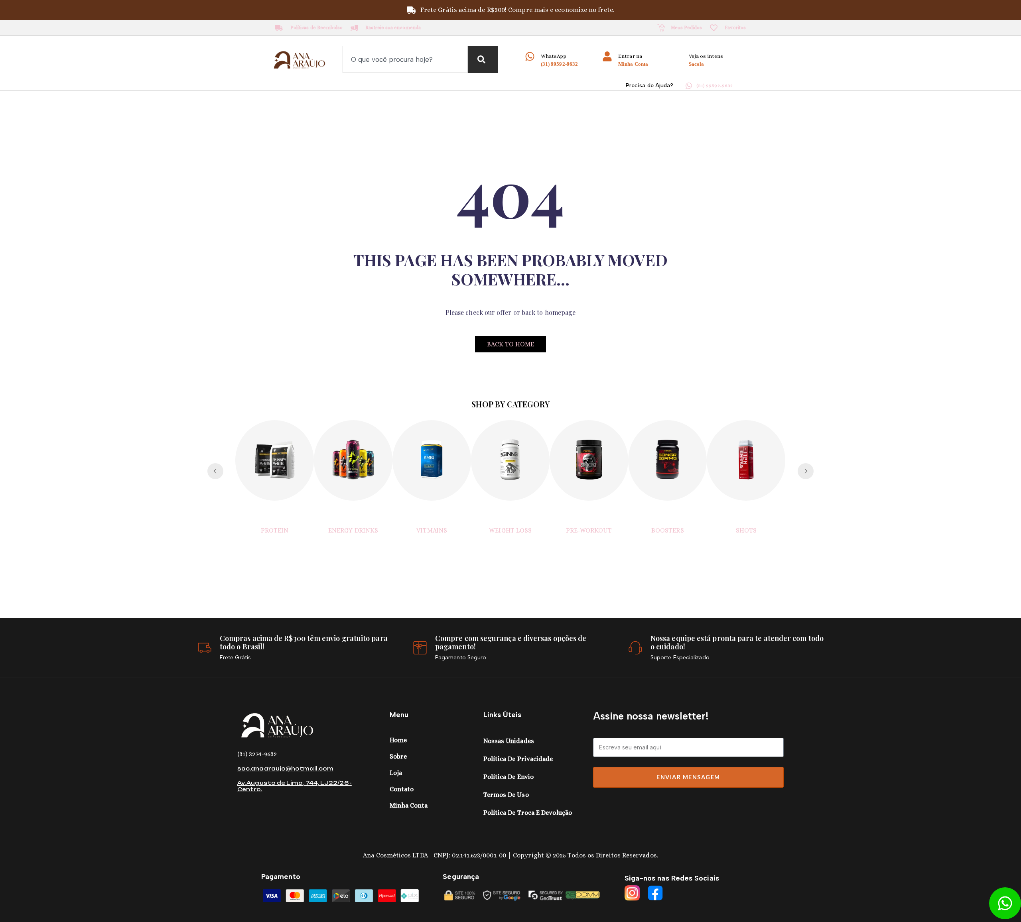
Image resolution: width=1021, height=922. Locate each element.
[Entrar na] (607, 56)
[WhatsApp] (530, 56)
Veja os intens (706, 56)
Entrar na (630, 56)
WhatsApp (554, 56)
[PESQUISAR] (483, 59)
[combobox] (405, 59)
